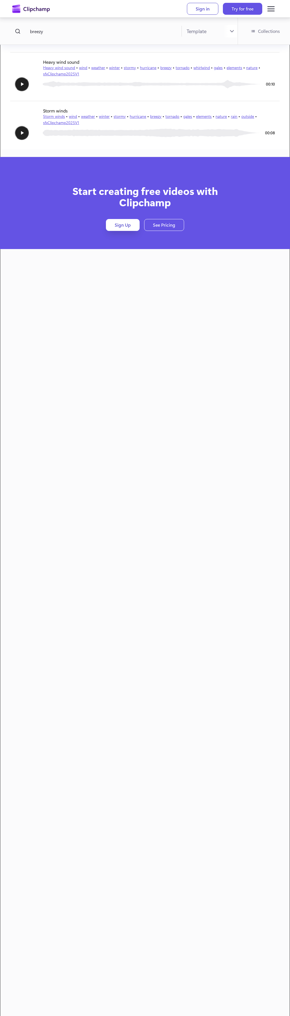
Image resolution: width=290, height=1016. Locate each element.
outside (247, 116)
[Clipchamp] (31, 8)
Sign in (203, 9)
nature (251, 67)
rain (234, 116)
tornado (182, 67)
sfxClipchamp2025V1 (61, 73)
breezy (166, 67)
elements (234, 67)
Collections (269, 31)
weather (98, 67)
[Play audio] (22, 84)
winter (114, 67)
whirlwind (201, 67)
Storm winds (54, 116)
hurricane (148, 67)
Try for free (242, 9)
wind (83, 67)
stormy (130, 67)
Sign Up (123, 225)
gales (218, 67)
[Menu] (271, 9)
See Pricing (164, 225)
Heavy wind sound (59, 67)
